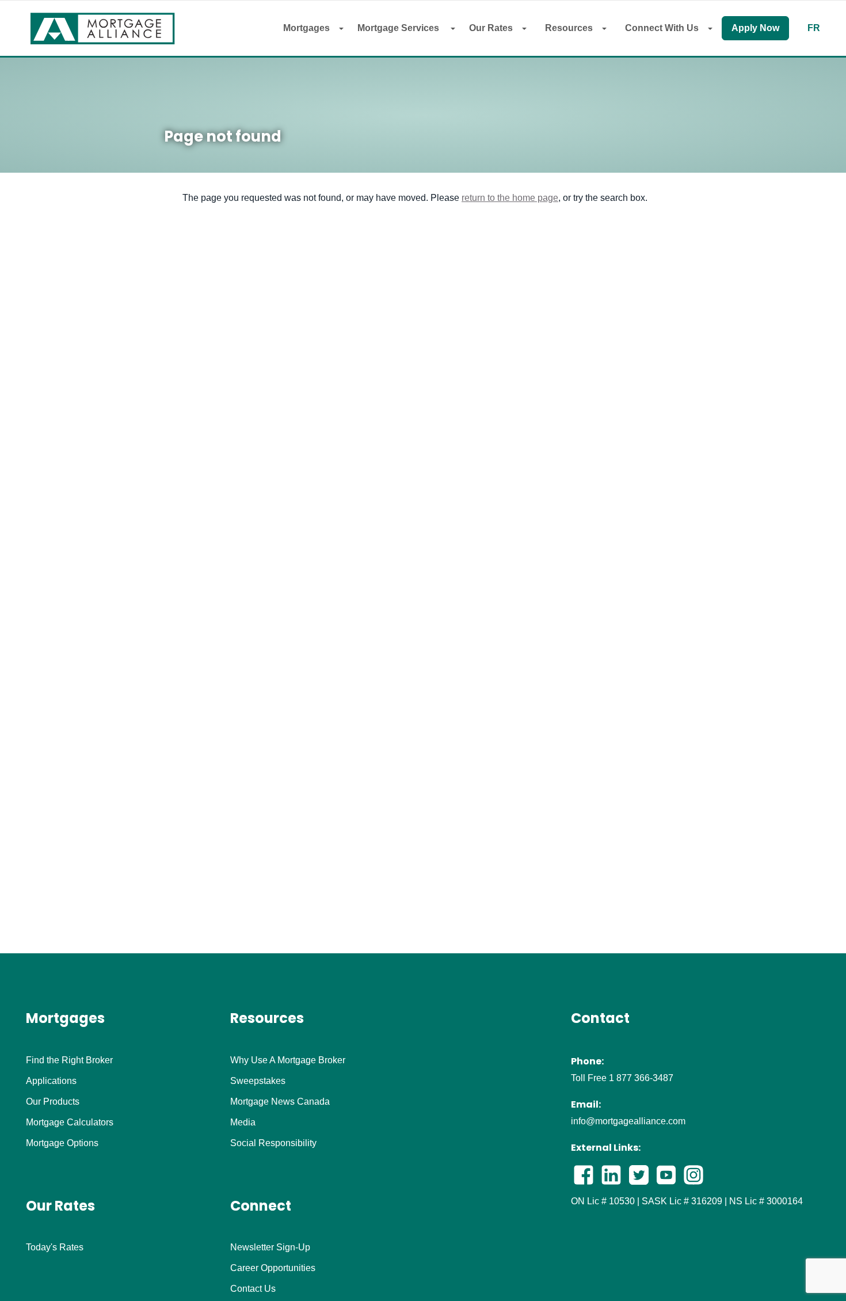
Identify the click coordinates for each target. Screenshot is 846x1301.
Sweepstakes (257, 1081)
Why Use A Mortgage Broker (287, 1060)
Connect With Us (662, 28)
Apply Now (755, 28)
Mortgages (306, 28)
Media (243, 1122)
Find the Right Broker (69, 1060)
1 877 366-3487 (641, 1078)
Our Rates (491, 28)
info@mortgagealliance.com (628, 1121)
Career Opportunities (272, 1268)
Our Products (52, 1101)
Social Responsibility (273, 1143)
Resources (569, 28)
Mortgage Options (62, 1143)
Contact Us (253, 1289)
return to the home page (510, 198)
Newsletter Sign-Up (270, 1247)
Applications (51, 1081)
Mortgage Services (399, 28)
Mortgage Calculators (69, 1122)
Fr (813, 28)
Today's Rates (54, 1247)
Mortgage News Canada (280, 1101)
